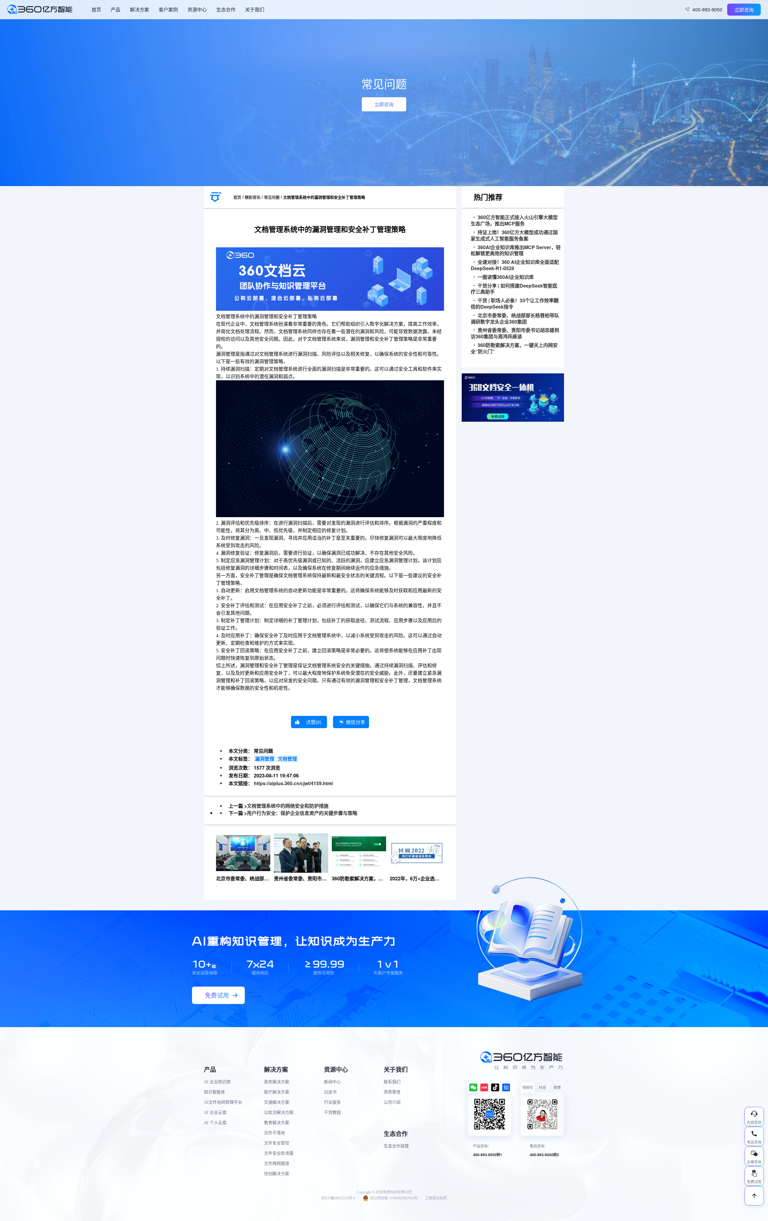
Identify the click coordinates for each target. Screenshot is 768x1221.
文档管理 (287, 758)
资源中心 (197, 9)
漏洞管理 (264, 758)
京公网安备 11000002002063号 (394, 1198)
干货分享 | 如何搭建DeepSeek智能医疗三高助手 (514, 289)
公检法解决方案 (278, 1112)
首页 (96, 9)
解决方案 (139, 9)
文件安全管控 (276, 1143)
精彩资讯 (252, 197)
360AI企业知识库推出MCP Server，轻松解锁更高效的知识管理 (516, 250)
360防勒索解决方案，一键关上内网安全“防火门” (514, 348)
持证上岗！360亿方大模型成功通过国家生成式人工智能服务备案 (514, 235)
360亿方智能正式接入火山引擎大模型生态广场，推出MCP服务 (514, 220)
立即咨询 (744, 9)
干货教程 (332, 1112)
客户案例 (168, 9)
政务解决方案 (276, 1082)
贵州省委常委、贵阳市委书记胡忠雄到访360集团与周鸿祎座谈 (515, 333)
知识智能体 (214, 1092)
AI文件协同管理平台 (223, 1102)
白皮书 (330, 1092)
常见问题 (272, 197)
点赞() (313, 722)
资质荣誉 (392, 1092)
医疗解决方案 (276, 1092)
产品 (115, 9)
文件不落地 (274, 1133)
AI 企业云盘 (215, 1112)
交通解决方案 (276, 1102)
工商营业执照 (436, 1198)
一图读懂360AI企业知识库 (506, 277)
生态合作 (226, 9)
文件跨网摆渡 (276, 1163)
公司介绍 (392, 1102)
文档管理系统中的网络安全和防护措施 (287, 805)
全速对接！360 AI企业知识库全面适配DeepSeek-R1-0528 (515, 265)
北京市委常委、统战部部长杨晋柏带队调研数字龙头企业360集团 (515, 318)
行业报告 (332, 1102)
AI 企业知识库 (217, 1082)
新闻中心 (332, 1082)
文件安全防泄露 (278, 1153)
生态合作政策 (396, 1146)
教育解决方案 (276, 1122)
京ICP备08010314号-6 (338, 1198)
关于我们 (254, 9)
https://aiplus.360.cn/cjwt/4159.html (293, 783)
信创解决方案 (276, 1173)
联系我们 (392, 1082)
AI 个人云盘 (215, 1122)
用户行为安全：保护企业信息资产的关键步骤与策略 (302, 812)
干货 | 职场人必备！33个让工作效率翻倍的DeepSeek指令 (515, 303)
